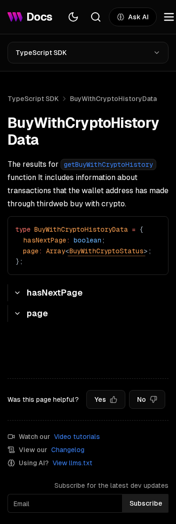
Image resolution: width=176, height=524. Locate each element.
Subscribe (146, 503)
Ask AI (138, 17)
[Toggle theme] (73, 17)
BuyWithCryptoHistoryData (113, 98)
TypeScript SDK (41, 52)
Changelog (67, 450)
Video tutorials (77, 436)
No (141, 399)
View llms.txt (72, 463)
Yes (100, 399)
